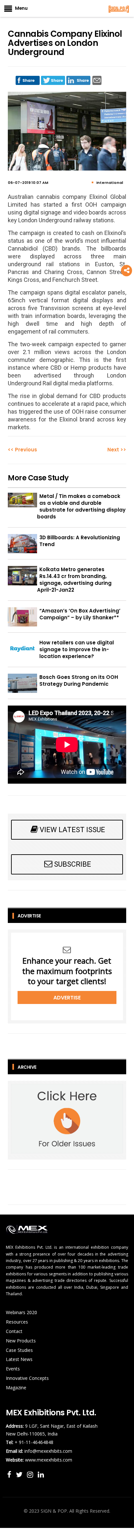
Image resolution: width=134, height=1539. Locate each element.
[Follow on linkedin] (41, 1474)
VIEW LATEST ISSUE (72, 830)
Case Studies (19, 1350)
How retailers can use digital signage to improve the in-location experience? (76, 649)
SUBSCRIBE (72, 864)
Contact (14, 1331)
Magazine (16, 1387)
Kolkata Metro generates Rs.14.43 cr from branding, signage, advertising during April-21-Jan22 (74, 579)
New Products (21, 1341)
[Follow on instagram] (31, 1474)
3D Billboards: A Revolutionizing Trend (79, 541)
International (109, 182)
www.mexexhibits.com (48, 1460)
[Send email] (97, 79)
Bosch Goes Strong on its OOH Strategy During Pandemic (78, 680)
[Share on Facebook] (28, 79)
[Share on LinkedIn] (78, 79)
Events (13, 1369)
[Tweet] (53, 79)
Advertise (67, 997)
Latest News (19, 1359)
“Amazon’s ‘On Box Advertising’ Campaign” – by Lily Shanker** (79, 614)
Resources (17, 1322)
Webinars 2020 (21, 1312)
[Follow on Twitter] (20, 1474)
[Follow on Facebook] (10, 1474)
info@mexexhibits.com (48, 1451)
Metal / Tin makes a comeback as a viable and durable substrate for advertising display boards (81, 506)
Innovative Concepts (27, 1378)
